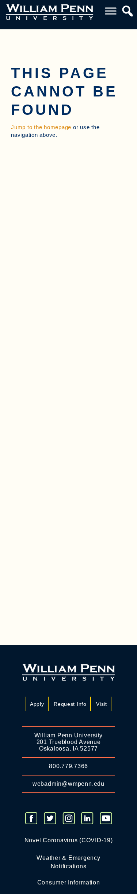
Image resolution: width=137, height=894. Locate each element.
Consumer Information (68, 882)
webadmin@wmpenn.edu (68, 784)
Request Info (70, 704)
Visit (101, 704)
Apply (37, 704)
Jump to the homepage (41, 127)
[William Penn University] (49, 11)
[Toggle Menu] (111, 11)
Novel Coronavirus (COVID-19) (68, 840)
